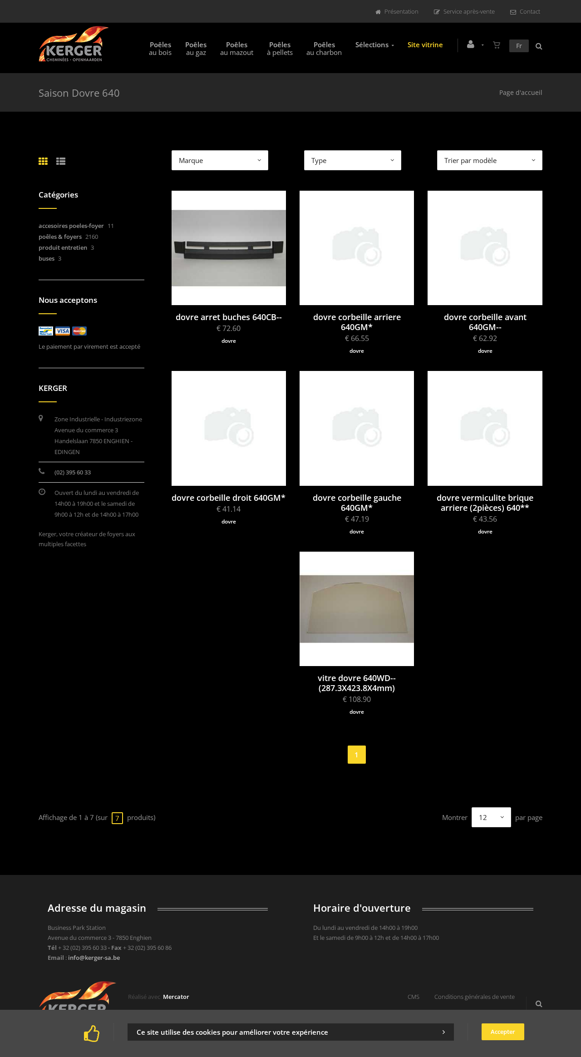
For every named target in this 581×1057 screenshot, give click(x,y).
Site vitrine (425, 44)
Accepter (503, 1031)
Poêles (160, 48)
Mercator (176, 997)
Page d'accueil (520, 92)
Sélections (372, 44)
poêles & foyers (60, 236)
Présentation (401, 11)
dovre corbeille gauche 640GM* (357, 502)
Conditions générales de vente (474, 997)
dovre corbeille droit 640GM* (229, 497)
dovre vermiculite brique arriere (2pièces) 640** (485, 502)
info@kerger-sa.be (94, 957)
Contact (530, 11)
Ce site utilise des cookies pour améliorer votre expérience (232, 1032)
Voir (233, 231)
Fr (519, 45)
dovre (229, 341)
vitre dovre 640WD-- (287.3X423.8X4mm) (357, 682)
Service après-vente (469, 11)
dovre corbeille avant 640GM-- (485, 321)
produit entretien (63, 247)
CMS (413, 997)
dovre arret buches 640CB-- (229, 316)
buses (46, 258)
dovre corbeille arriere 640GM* (357, 321)
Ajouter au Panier (233, 271)
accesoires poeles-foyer (71, 226)
